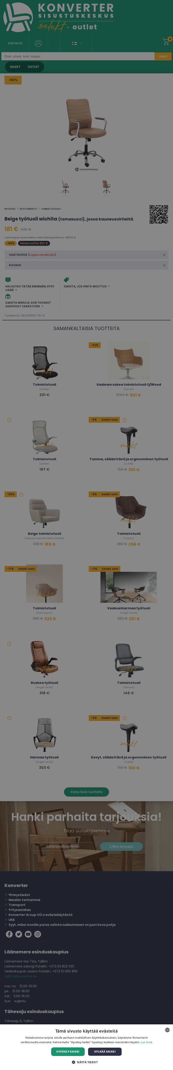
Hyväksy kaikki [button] (68, 1052)
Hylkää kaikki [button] (105, 1052)
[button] (86, 1062)
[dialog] (86, 1047)
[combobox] (167, 1030)
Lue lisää (147, 1042)
